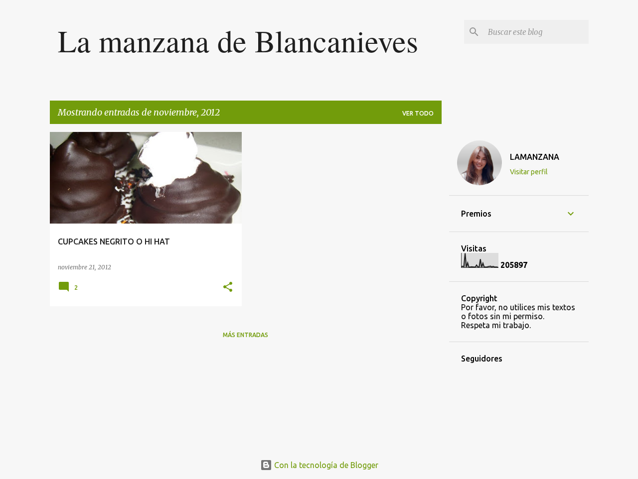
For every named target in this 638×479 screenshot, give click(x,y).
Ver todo (418, 113)
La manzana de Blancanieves (238, 40)
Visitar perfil (529, 172)
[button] (228, 287)
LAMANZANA (534, 156)
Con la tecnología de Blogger (325, 465)
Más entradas (245, 335)
